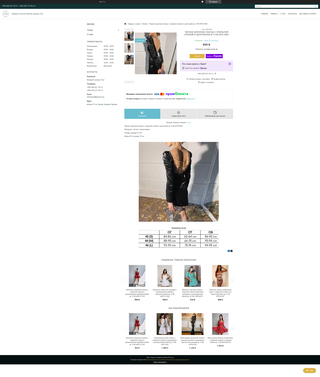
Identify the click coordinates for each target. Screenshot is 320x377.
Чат (311, 371)
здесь (189, 122)
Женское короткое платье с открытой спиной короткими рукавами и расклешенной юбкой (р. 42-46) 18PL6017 (192, 293)
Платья (144, 24)
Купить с (210, 56)
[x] (231, 251)
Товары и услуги (134, 24)
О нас (283, 14)
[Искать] (315, 6)
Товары (273, 14)
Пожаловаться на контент (157, 360)
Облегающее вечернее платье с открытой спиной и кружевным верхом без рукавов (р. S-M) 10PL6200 (192, 341)
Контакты (292, 14)
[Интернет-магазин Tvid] (5, 14)
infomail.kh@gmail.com (95, 97)
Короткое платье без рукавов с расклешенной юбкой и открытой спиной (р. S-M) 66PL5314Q (165, 293)
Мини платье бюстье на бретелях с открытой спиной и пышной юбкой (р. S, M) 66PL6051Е (220, 340)
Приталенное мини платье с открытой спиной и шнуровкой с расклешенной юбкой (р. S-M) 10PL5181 (165, 341)
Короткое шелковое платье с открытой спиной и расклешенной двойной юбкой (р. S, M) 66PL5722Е (137, 293)
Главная (264, 14)
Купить (197, 56)
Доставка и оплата (307, 14)
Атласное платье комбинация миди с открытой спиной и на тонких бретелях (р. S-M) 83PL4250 (220, 293)
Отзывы (90, 34)
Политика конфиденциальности (178, 360)
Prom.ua (171, 357)
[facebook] (229, 251)
